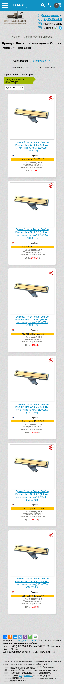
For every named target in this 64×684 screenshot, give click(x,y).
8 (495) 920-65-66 (53, 19)
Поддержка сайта (26, 640)
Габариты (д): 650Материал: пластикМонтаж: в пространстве (32, 339)
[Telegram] (20, 637)
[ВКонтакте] (5, 637)
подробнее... (25, 675)
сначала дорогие (47, 67)
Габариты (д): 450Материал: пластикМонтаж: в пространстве (32, 514)
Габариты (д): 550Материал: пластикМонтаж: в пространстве (32, 427)
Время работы (50, 15)
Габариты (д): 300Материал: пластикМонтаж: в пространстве (32, 601)
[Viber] (25, 637)
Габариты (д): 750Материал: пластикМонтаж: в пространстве (32, 252)
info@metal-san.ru (52, 23)
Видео (51, 98)
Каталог (16, 36)
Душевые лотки (14, 87)
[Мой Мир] (15, 637)
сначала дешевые (20, 67)
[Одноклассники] (10, 637)
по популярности (41, 60)
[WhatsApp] (30, 637)
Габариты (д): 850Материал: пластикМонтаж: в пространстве (32, 165)
